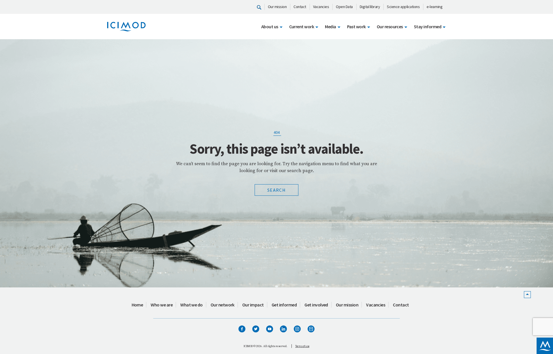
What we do (191, 305)
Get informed (284, 305)
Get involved (316, 305)
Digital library (370, 6)
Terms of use (302, 346)
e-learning (434, 6)
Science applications (403, 6)
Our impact (253, 305)
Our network (222, 305)
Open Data (344, 6)
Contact (299, 6)
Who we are (162, 305)
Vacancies (321, 6)
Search (276, 190)
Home (137, 305)
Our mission (277, 6)
